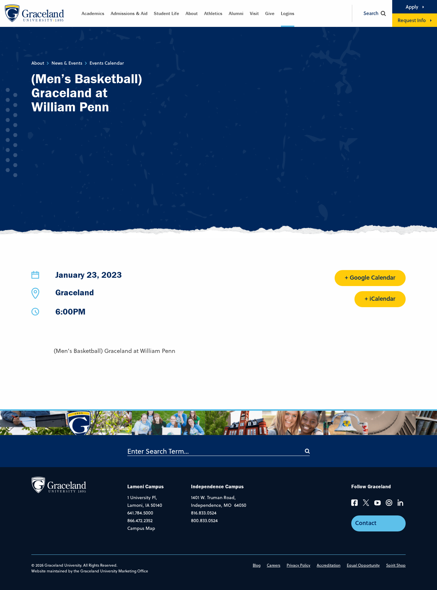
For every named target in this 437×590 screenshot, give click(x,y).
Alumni (236, 13)
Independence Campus (217, 486)
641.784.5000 (140, 513)
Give (269, 13)
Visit (254, 13)
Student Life (166, 13)
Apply (412, 6)
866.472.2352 (140, 520)
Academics (93, 13)
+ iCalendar (380, 298)
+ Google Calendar (370, 277)
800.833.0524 (204, 520)
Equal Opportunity (363, 565)
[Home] (58, 485)
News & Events (67, 63)
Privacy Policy (298, 565)
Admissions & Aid (129, 13)
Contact (366, 523)
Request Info (412, 20)
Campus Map (141, 528)
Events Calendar (107, 63)
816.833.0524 (204, 513)
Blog (256, 565)
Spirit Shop (396, 565)
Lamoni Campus (145, 486)
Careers (273, 565)
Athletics (213, 13)
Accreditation (328, 565)
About (192, 13)
